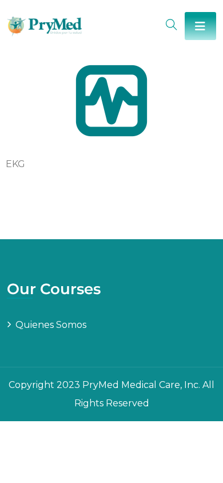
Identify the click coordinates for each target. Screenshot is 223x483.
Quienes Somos (50, 324)
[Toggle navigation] (200, 26)
